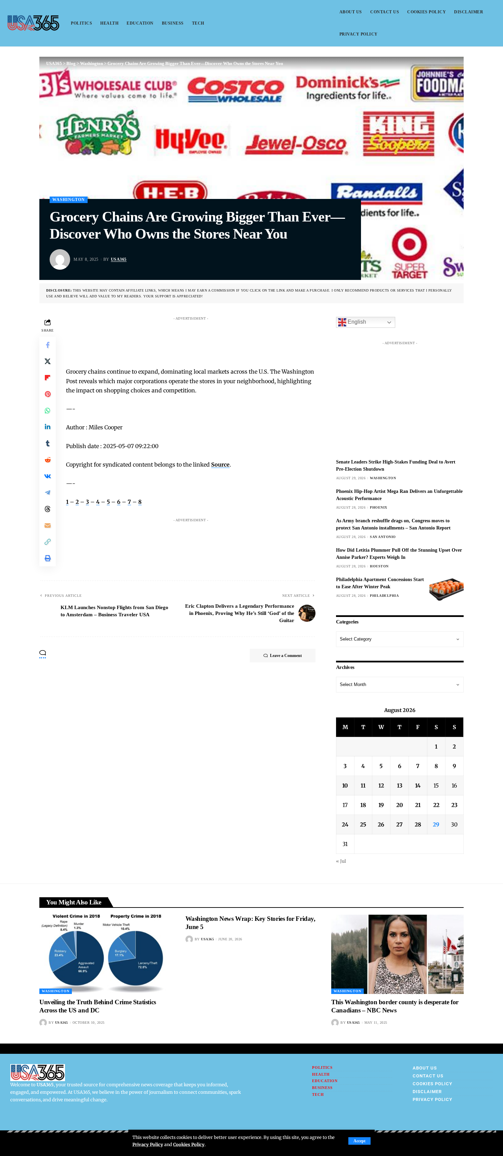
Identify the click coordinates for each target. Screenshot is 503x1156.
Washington (68, 200)
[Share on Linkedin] (47, 427)
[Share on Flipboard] (47, 377)
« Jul (341, 861)
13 (399, 785)
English (356, 322)
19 (381, 805)
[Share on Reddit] (47, 460)
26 (381, 824)
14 (418, 785)
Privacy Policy (147, 1144)
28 (418, 824)
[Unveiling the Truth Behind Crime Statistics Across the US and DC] (105, 954)
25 (363, 824)
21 (418, 805)
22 (436, 805)
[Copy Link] (47, 542)
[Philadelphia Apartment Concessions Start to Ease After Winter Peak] (446, 589)
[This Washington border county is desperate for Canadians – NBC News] (397, 954)
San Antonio (383, 537)
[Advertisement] (197, 339)
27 (399, 824)
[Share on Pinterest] (47, 394)
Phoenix (378, 507)
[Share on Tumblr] (47, 443)
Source (220, 464)
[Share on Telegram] (47, 492)
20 (399, 805)
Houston (379, 566)
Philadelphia (384, 595)
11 (363, 785)
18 (363, 805)
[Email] (47, 525)
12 (381, 785)
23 (454, 805)
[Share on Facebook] (47, 345)
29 (436, 824)
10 (345, 785)
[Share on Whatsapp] (47, 410)
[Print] (47, 558)
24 (345, 824)
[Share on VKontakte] (47, 476)
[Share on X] (47, 361)
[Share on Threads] (47, 509)
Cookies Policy (189, 1144)
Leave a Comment (286, 655)
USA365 (119, 259)
